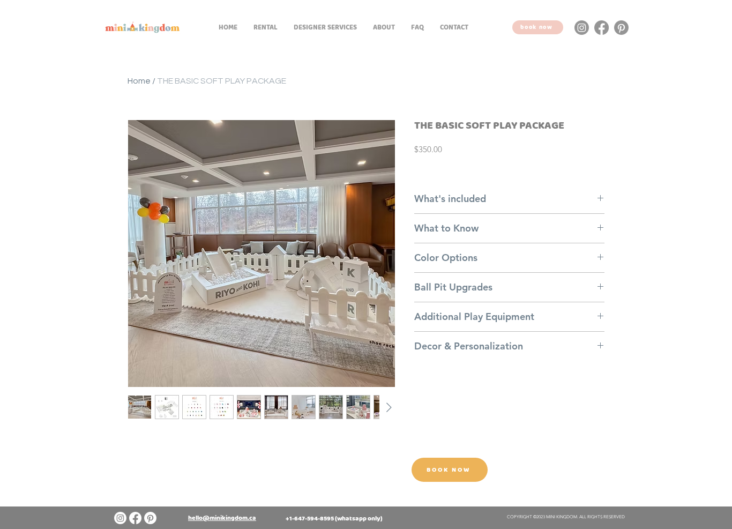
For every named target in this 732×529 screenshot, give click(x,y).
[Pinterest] (621, 27)
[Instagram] (581, 27)
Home (139, 81)
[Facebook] (601, 27)
